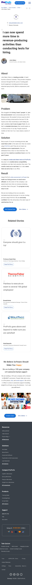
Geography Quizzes (24, 546)
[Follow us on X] (14, 574)
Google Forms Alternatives (8, 482)
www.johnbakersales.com (16, 23)
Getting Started (5, 430)
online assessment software (18, 177)
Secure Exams (5, 452)
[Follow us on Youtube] (21, 574)
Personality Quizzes (5, 551)
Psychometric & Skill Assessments (10, 458)
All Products (5, 503)
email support (20, 380)
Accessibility (18, 566)
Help (3, 516)
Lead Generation (6, 461)
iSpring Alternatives (6, 476)
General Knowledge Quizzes (16, 548)
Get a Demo (22, 209)
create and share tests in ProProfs (20, 159)
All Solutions (5, 463)
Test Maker (4, 449)
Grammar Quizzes (4, 548)
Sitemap (9, 578)
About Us (24, 566)
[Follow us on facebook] (17, 574)
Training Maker (5, 495)
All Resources (5, 439)
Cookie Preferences (6, 562)
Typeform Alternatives (7, 473)
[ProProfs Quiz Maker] (6, 3)
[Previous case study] (27, 8)
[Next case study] (29, 8)
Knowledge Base (6, 498)
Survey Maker (5, 501)
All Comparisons (6, 485)
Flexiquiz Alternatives (7, 479)
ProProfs (7, 146)
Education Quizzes (5, 546)
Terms (16, 558)
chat (12, 380)
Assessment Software (7, 455)
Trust (3, 558)
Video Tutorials (5, 433)
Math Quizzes (15, 546)
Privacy (23, 558)
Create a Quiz (10, 415)
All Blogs (4, 566)
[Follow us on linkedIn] (11, 574)
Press (9, 566)
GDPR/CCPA (11, 558)
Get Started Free (20, 3)
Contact (3, 569)
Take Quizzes (5, 543)
